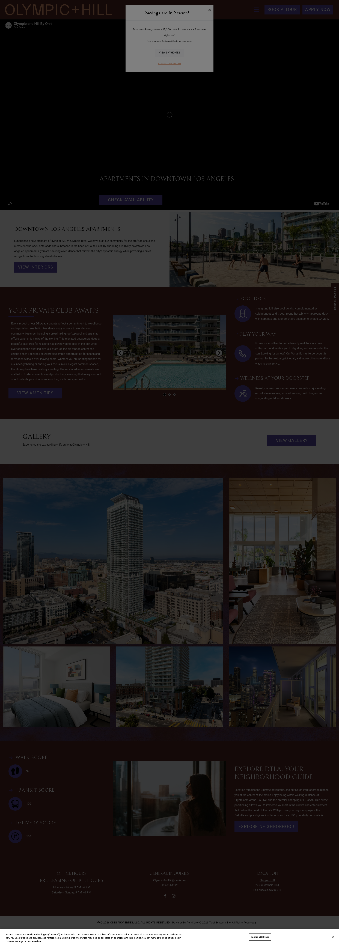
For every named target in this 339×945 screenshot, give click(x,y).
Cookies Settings (260, 936)
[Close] (333, 937)
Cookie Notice (33, 941)
